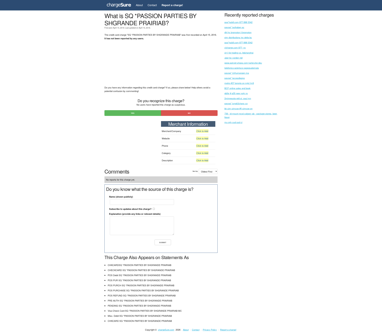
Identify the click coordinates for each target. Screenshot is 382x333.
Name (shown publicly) (121, 196)
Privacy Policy (210, 329)
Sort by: (195, 171)
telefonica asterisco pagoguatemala (241, 67)
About (139, 5)
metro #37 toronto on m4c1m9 (239, 83)
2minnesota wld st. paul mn (237, 98)
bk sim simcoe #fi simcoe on (238, 108)
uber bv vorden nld (233, 57)
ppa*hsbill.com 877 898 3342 (238, 22)
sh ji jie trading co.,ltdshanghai (238, 52)
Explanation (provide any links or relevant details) (135, 213)
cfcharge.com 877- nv (235, 47)
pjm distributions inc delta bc (238, 37)
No (189, 113)
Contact (152, 5)
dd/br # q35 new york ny (236, 93)
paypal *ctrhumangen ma (236, 73)
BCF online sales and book (237, 88)
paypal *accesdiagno (234, 78)
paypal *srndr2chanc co (236, 103)
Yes (132, 113)
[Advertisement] (161, 65)
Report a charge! (228, 329)
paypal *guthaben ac (234, 27)
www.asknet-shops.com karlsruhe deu (243, 62)
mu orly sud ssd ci (233, 122)
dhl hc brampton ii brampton (237, 32)
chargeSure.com (166, 329)
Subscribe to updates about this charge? (130, 209)
